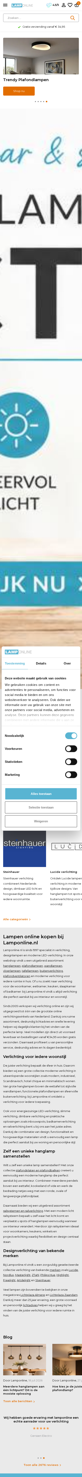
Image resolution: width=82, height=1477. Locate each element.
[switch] (71, 748)
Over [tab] (67, 663)
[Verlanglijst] (70, 5)
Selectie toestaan (41, 807)
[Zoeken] (73, 18)
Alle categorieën (15, 919)
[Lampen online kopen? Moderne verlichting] (22, 5)
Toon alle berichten (17, 1401)
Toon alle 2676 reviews (41, 1465)
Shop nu (19, 91)
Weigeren (41, 821)
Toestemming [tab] (15, 663)
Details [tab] (41, 663)
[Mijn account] (64, 5)
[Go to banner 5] (41, 67)
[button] (35, 101)
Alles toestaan (41, 793)
